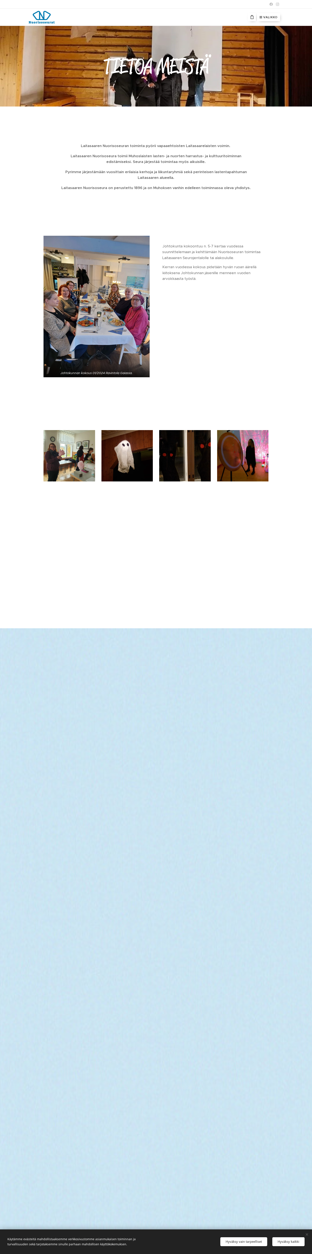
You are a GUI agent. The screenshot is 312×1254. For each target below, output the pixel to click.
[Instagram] (277, 4)
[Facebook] (271, 4)
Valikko (270, 17)
